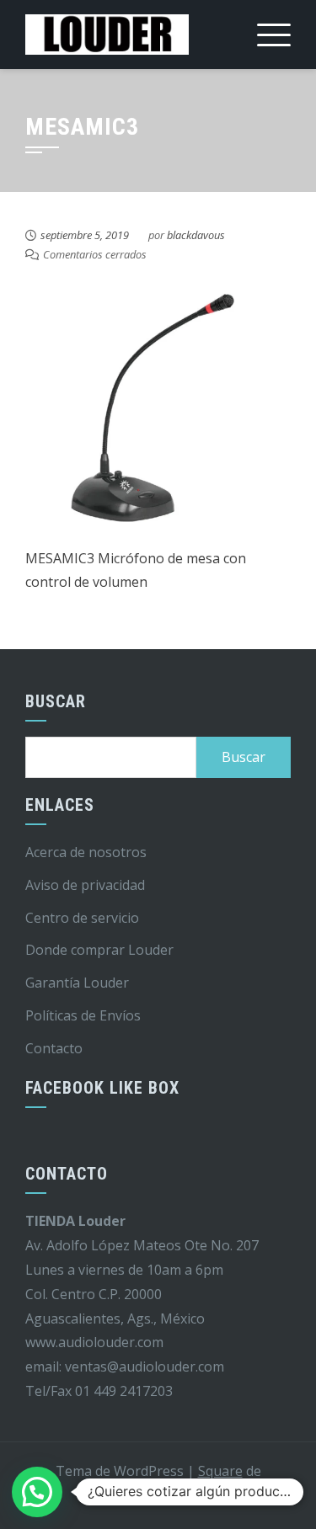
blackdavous (196, 234)
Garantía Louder (77, 982)
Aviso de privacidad (85, 885)
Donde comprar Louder (99, 949)
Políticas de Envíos (83, 1015)
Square (220, 1471)
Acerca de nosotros (86, 852)
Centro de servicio (82, 917)
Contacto (54, 1048)
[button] (37, 1492)
